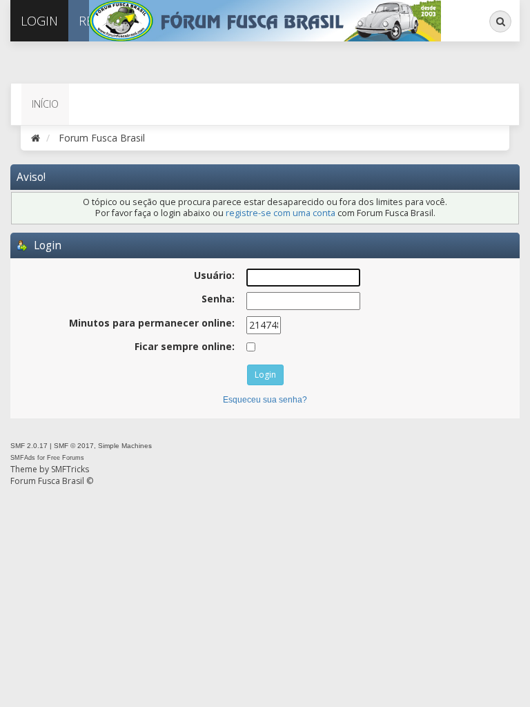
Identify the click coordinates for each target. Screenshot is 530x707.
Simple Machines (125, 445)
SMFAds (22, 457)
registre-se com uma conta (280, 213)
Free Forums (65, 457)
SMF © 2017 (74, 445)
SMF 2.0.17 (29, 445)
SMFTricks (70, 469)
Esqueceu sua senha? (265, 400)
